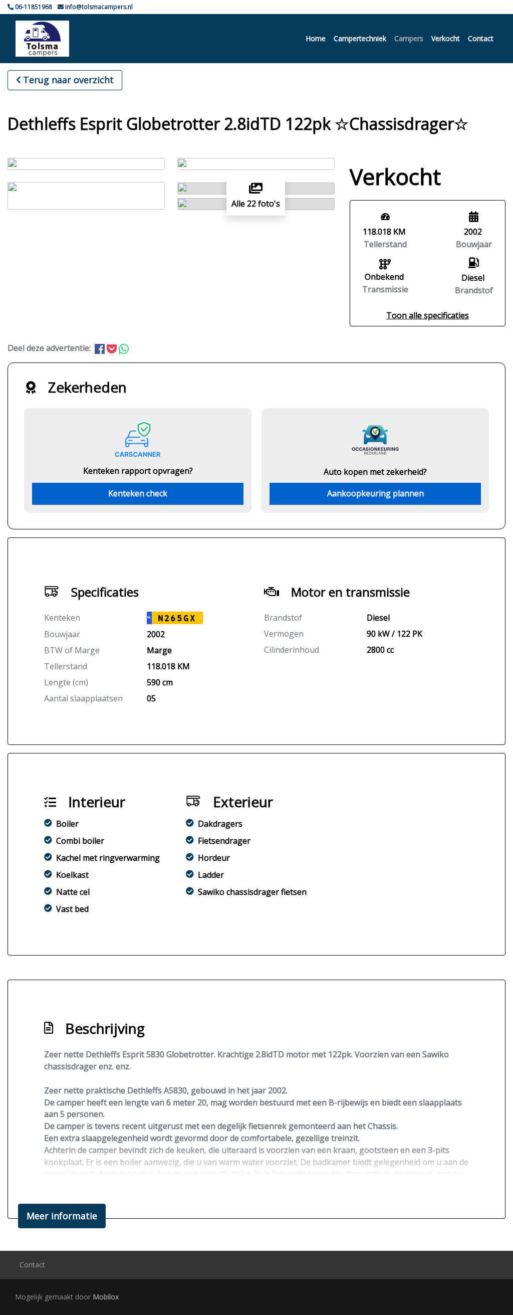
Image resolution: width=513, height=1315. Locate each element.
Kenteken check (137, 493)
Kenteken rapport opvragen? (138, 470)
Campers (408, 38)
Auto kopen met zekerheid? (375, 471)
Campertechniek (360, 38)
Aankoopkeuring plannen (375, 493)
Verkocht (445, 38)
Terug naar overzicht (68, 80)
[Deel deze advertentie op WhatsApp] (124, 347)
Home (316, 38)
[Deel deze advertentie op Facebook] (101, 347)
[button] (427, 315)
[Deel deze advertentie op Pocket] (113, 347)
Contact (480, 38)
